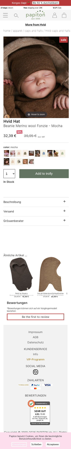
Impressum (35, 332)
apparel (17, 30)
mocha (10, 147)
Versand (8, 211)
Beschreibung (12, 202)
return (7, 8)
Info (35, 354)
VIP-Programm (35, 359)
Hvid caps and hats (57, 30)
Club (57, 8)
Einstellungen (19, 444)
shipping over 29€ (33, 8)
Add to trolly (44, 173)
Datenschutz (35, 342)
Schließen (36, 444)
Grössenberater (13, 221)
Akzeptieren (53, 444)
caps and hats (34, 30)
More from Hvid (35, 24)
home (6, 30)
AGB (35, 337)
